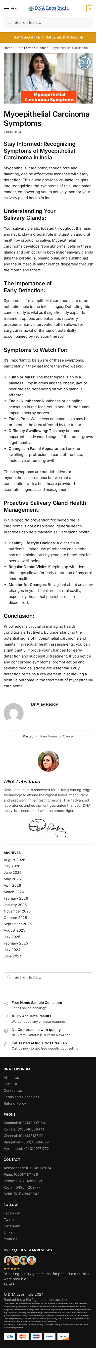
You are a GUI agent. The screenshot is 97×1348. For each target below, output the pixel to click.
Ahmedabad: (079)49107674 (27, 1168)
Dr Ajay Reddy (44, 704)
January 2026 (15, 905)
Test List (10, 1084)
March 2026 (14, 892)
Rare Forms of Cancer (32, 48)
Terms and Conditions (21, 1097)
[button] (89, 8)
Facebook (12, 1213)
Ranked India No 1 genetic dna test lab (35, 1299)
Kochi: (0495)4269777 (22, 1187)
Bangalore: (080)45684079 (26, 1142)
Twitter (9, 1219)
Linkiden (10, 1232)
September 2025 (18, 924)
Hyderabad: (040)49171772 (26, 1148)
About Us (11, 1077)
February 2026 (16, 898)
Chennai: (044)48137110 (24, 1135)
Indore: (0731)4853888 (23, 1181)
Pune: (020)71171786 (21, 1174)
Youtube (10, 1239)
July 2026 (12, 866)
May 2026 (12, 879)
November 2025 (17, 911)
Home (8, 48)
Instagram (12, 1226)
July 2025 (12, 937)
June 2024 (13, 956)
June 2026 (13, 872)
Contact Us (13, 1090)
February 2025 (16, 943)
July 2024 (12, 949)
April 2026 (12, 885)
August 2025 (14, 930)
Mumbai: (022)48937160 (24, 1123)
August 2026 (14, 860)
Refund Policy (15, 1103)
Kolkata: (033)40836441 (24, 1129)
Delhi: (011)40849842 (21, 1194)
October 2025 (15, 917)
